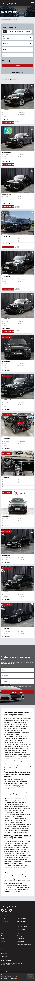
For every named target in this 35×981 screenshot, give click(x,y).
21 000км (6, 596)
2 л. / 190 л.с (6, 441)
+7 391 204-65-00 (7, 960)
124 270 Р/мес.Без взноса (18, 331)
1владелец (22, 112)
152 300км (22, 114)
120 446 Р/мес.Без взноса (18, 164)
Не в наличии (6, 370)
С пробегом (19, 31)
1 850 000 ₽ (6, 119)
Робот (5, 114)
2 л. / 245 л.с (6, 402)
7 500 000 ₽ (6, 244)
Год (4, 55)
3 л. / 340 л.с (6, 363)
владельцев (22, 402)
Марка (4, 36)
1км (21, 156)
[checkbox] (2, 687)
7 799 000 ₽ (6, 286)
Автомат (5, 198)
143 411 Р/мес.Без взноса (18, 247)
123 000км (6, 633)
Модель (5, 43)
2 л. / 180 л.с (6, 112)
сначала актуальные (9, 79)
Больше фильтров (17, 72)
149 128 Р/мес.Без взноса (18, 289)
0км (21, 443)
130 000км (6, 559)
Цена (4, 49)
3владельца (23, 363)
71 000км (22, 365)
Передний (22, 559)
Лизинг (27, 31)
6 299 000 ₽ (6, 161)
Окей (30, 977)
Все (5, 31)
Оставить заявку (8, 122)
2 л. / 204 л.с (6, 154)
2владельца (6, 239)
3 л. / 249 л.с (6, 518)
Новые (11, 31)
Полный (5, 116)
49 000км (22, 198)
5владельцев (7, 557)
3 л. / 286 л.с (6, 196)
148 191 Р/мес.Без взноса (18, 207)
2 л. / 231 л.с (6, 279)
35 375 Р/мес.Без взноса (18, 122)
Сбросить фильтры (8, 61)
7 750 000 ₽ (6, 203)
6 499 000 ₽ (6, 328)
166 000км (22, 520)
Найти (18, 65)
